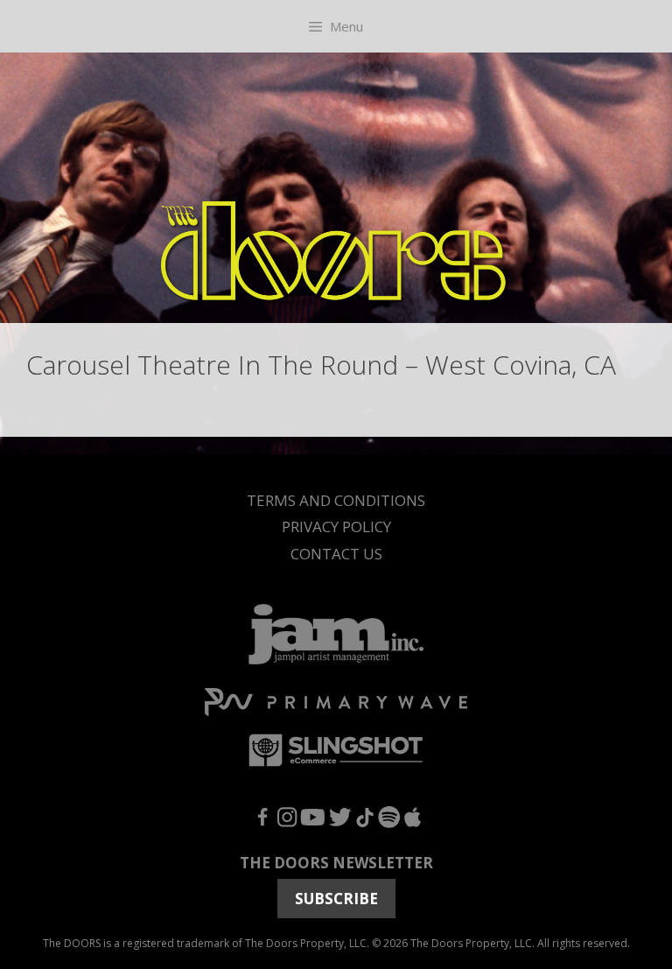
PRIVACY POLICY (336, 526)
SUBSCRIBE (336, 898)
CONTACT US (336, 554)
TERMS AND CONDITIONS (336, 500)
